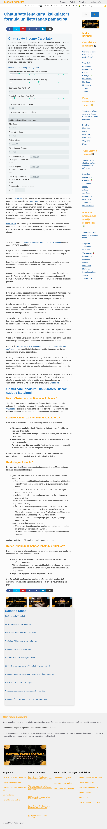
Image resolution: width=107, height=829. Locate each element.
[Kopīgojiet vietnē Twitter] (16, 29)
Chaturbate (17, 198)
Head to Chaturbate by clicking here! (23, 68)
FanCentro (86, 138)
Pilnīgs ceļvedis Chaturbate (15, 616)
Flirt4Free (86, 82)
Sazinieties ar (95, 2)
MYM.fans (86, 128)
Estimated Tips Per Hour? (19, 88)
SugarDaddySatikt (89, 272)
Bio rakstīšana (8, 795)
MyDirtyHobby (88, 206)
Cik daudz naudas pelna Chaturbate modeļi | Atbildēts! (25, 691)
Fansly (85, 131)
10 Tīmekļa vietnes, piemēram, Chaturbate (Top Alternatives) (27, 666)
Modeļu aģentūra (14, 1)
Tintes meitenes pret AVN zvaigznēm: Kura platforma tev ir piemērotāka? (40, 787)
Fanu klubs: (63, 778)
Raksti (72, 2)
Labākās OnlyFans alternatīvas (14, 777)
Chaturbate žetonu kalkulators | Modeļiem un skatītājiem (26, 699)
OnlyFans (86, 141)
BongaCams (87, 69)
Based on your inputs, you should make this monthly (18, 169)
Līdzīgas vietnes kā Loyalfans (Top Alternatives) (39, 798)
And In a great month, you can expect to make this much (19, 179)
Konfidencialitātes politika (88, 787)
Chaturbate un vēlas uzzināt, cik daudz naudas (41, 242)
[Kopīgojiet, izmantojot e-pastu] (49, 29)
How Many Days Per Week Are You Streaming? (28, 80)
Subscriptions (14, 140)
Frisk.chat (86, 135)
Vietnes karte (83, 797)
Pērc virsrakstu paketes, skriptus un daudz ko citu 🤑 (62, 6)
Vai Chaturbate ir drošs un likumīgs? (18, 682)
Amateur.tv (86, 66)
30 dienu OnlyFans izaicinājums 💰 (94, 6)
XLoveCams (87, 278)
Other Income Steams (18, 148)
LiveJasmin (86, 85)
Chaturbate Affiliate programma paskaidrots (21, 641)
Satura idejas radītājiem (12, 782)
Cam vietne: (63, 783)
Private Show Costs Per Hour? (21, 104)
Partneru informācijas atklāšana (90, 777)
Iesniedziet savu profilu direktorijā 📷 (29, 6)
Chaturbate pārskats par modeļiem (18, 649)
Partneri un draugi (85, 792)
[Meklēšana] (95, 14)
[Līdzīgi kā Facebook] (29, 29)
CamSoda (86, 72)
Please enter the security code (21, 186)
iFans (84, 144)
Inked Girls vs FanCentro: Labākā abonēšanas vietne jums (40, 778)
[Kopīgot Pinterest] (23, 29)
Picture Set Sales (16, 132)
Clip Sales (13, 124)
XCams (85, 88)
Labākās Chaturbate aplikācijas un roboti (20, 657)
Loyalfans (86, 125)
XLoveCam (86, 92)
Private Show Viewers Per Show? (23, 112)
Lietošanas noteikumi (86, 782)
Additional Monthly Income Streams (24, 120)
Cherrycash (87, 253)
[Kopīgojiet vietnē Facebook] (9, 29)
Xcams (85, 275)
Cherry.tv (86, 76)
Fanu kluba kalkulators (11, 800)
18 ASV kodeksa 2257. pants (89, 802)
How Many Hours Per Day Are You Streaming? (28, 71)
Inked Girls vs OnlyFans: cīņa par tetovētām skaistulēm (39, 807)
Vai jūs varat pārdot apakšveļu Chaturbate (20, 633)
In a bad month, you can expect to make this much (19, 159)
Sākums (63, 2)
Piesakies (82, 2)
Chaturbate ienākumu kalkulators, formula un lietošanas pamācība (29, 674)
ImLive (85, 187)
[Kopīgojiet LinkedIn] (43, 29)
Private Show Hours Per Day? (21, 96)
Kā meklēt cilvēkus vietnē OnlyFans (37, 816)
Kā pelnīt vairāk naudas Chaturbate (18, 624)
